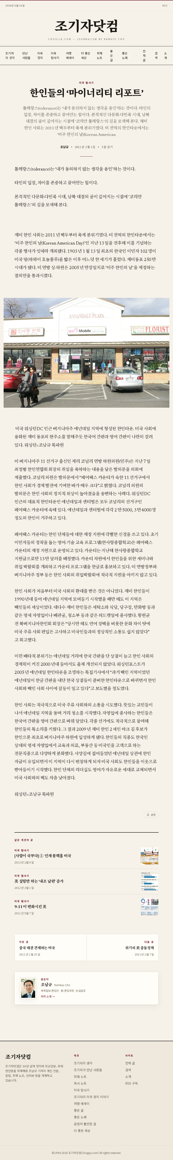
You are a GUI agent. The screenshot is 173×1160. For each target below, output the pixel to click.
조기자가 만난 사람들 (88, 1070)
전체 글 (144, 55)
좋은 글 (111, 55)
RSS (165, 5)
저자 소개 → (48, 996)
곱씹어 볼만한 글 (85, 1124)
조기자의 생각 (10, 55)
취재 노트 (99, 55)
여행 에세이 (70, 55)
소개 (165, 55)
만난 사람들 (26, 55)
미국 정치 (40, 55)
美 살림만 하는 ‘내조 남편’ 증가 (39, 882)
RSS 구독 (131, 1083)
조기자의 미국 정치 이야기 (91, 1097)
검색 (156, 55)
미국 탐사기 (55, 55)
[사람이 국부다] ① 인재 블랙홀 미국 (42, 856)
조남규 (64, 147)
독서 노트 (80, 1083)
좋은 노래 (125, 55)
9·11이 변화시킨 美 (30, 907)
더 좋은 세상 (85, 55)
